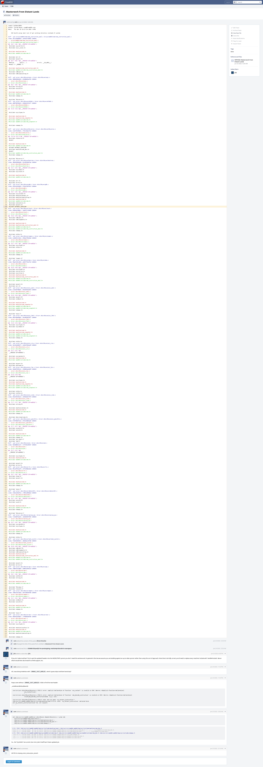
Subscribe (236, 36)
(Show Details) (41, 641)
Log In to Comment (13, 762)
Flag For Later (237, 41)
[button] (228, 2)
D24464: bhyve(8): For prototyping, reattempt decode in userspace (50, 648)
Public (17, 15)
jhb (236, 73)
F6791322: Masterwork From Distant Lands (244, 61)
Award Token (237, 44)
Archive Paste (237, 30)
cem (16, 22)
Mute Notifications (239, 38)
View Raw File (237, 33)
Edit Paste (236, 28)
